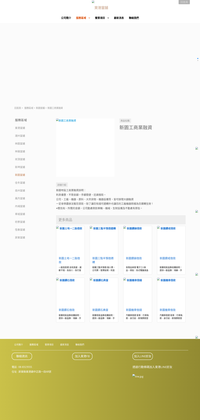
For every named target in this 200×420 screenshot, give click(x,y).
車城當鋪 (20, 214)
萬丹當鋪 (20, 198)
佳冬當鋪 (20, 182)
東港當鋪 (20, 128)
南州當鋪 (20, 190)
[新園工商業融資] (85, 148)
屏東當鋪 (20, 237)
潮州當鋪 (20, 135)
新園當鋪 (40, 107)
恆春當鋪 (20, 229)
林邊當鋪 (20, 151)
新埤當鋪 (20, 167)
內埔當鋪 (20, 206)
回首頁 (17, 107)
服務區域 (28, 107)
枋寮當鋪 (20, 222)
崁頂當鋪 (20, 159)
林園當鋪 (20, 143)
